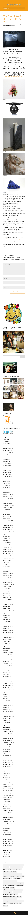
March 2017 (6, 597)
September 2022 (7, 452)
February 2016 (6, 626)
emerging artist (21, 24)
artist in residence (20, 864)
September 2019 (7, 531)
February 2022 (6, 468)
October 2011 (6, 740)
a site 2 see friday (7, 869)
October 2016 (6, 608)
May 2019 (5, 540)
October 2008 (6, 819)
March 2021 (6, 492)
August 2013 (6, 692)
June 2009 (5, 801)
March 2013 (6, 703)
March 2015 (6, 650)
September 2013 (7, 690)
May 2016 (5, 619)
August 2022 (6, 455)
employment (6, 887)
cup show (21, 882)
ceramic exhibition (20, 876)
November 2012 (7, 711)
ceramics (5, 880)
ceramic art (12, 876)
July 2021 (5, 483)
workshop (5, 905)
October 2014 (6, 661)
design (4, 885)
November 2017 (7, 580)
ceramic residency (17, 878)
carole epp (5, 876)
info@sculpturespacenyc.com (14, 76)
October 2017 (6, 582)
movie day (19, 896)
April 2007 (5, 859)
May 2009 (5, 804)
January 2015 (6, 654)
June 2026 (5, 441)
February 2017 (6, 599)
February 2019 (6, 547)
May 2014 (5, 672)
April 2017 (5, 595)
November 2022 (7, 448)
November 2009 (7, 790)
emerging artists (19, 885)
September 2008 (7, 821)
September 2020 (7, 505)
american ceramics (7, 864)
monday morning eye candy (9, 896)
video (20, 903)
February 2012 (6, 731)
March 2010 (6, 782)
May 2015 (5, 646)
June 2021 (5, 485)
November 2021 (7, 474)
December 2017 (7, 578)
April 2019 (5, 542)
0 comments (11, 25)
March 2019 (6, 545)
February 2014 (6, 679)
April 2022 (5, 463)
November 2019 (7, 527)
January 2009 (6, 812)
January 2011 (6, 760)
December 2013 (7, 683)
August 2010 (6, 771)
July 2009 (5, 799)
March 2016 (6, 624)
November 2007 (7, 843)
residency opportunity (8, 901)
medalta (15, 894)
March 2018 (6, 571)
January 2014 (6, 681)
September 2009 (7, 795)
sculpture (5, 903)
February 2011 (6, 758)
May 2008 (5, 830)
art (13, 864)
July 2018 (5, 562)
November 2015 (7, 632)
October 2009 (6, 793)
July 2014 (5, 668)
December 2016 (7, 604)
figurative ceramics (18, 889)
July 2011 (5, 747)
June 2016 (5, 617)
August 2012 (6, 718)
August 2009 (6, 797)
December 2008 (7, 815)
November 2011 (7, 738)
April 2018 (5, 569)
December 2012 (7, 709)
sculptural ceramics (19, 901)
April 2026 (5, 446)
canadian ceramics (17, 873)
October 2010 (6, 766)
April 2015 (5, 648)
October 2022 (6, 450)
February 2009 (6, 810)
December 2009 (7, 788)
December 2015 (7, 630)
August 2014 (6, 665)
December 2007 (7, 841)
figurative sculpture (7, 892)
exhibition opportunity (8, 889)
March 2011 (6, 755)
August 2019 (6, 534)
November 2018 (7, 553)
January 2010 (6, 786)
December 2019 (7, 525)
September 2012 (7, 716)
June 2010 (5, 775)
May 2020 (5, 514)
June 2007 (5, 854)
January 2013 (6, 707)
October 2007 (6, 845)
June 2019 (5, 538)
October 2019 (6, 529)
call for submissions (7, 873)
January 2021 (6, 496)
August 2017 (6, 586)
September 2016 (7, 610)
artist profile (6, 867)
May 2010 (5, 777)
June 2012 (5, 722)
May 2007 (5, 856)
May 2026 (5, 444)
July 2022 (5, 457)
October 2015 (6, 635)
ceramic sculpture (13, 880)
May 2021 (5, 487)
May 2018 (5, 567)
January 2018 (6, 575)
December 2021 (7, 472)
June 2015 (5, 643)
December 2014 (7, 657)
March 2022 (6, 465)
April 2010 (5, 780)
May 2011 (5, 751)
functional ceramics (17, 892)
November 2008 (7, 817)
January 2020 (6, 523)
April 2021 (5, 490)
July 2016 (5, 615)
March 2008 (6, 834)
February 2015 (6, 652)
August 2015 (6, 639)
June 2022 (5, 459)
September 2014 (7, 663)
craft (17, 882)
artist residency (13, 867)
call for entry (13, 871)
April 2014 (5, 674)
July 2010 (5, 773)
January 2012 (6, 733)
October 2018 (6, 556)
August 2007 (6, 850)
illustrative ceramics (7, 894)
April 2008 (5, 832)
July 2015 (5, 641)
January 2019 (6, 549)
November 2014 (7, 659)
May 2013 (5, 698)
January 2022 (6, 470)
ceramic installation (7, 878)
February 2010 (6, 784)
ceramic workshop (7, 882)
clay (14, 882)
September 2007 (7, 848)
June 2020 (5, 512)
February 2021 (6, 494)
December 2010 (7, 762)
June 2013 (5, 696)
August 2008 (6, 823)
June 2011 (5, 749)
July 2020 (5, 509)
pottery (14, 898)
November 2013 (7, 685)
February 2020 (6, 520)
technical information (13, 903)
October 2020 (6, 503)
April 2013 (5, 701)
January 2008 (6, 839)
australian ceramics (17, 869)
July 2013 (5, 694)
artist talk (21, 867)
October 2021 (6, 476)
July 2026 (5, 439)
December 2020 (7, 498)
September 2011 (7, 742)
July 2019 (5, 536)
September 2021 (7, 479)
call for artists (6, 871)
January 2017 (6, 602)
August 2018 (6, 560)
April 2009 (5, 806)
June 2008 (5, 828)
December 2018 (7, 551)
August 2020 (6, 507)
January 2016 (6, 628)
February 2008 (6, 837)
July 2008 (5, 826)
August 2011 (6, 744)
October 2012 (6, 714)
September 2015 (7, 637)
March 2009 (6, 808)
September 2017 (7, 584)
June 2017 (5, 591)
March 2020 (6, 518)
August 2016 (6, 613)
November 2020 (7, 501)
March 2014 (6, 676)
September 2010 (7, 769)
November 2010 (7, 764)
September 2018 (7, 558)
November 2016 (7, 606)
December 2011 (7, 736)
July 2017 (5, 588)
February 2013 (6, 705)
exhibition (5, 25)
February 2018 (6, 573)
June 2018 (5, 564)
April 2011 (5, 753)
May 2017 (5, 593)
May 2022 (5, 461)
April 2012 (5, 727)
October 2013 (6, 687)
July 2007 (5, 852)
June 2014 (5, 670)
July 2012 (5, 720)
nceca (4, 898)
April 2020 (5, 516)
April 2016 (5, 621)
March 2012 (6, 729)
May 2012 (5, 725)
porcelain (9, 898)
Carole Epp (7, 24)
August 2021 (6, 481)
